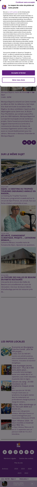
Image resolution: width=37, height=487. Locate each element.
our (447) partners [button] (13, 12)
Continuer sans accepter (25, 2)
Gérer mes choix (18, 80)
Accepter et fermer (18, 73)
